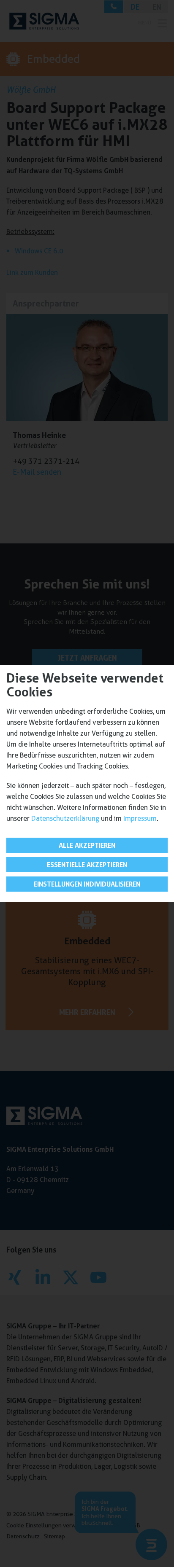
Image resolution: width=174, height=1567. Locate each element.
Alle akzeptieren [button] (87, 845)
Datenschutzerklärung (65, 818)
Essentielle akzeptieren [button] (87, 864)
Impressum (140, 818)
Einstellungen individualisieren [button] (87, 884)
